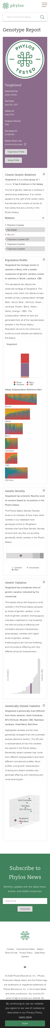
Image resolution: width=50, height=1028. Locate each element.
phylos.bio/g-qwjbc (14, 144)
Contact (10, 949)
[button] (44, 6)
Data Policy (40, 952)
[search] (25, 17)
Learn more (25, 1017)
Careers (25, 956)
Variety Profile (13, 160)
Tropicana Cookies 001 (18, 239)
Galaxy (40, 949)
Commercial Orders (25, 949)
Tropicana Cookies (16, 244)
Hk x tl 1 (10, 234)
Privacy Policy (26, 952)
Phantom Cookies (15, 225)
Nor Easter (12, 230)
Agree (25, 1023)
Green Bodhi (11, 94)
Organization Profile (16, 152)
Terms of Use (11, 952)
